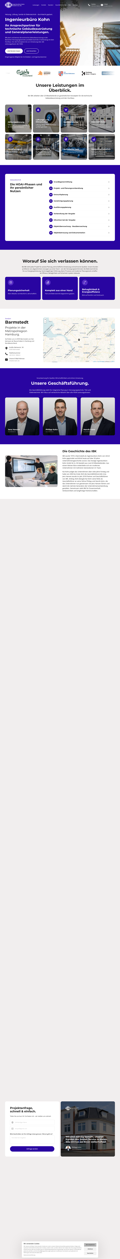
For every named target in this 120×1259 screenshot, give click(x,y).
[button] (79, 340)
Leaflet (94, 361)
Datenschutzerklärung (29, 1255)
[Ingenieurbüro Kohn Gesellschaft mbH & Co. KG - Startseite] (14, 5)
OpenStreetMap (101, 361)
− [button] (45, 322)
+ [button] (45, 319)
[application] (79, 340)
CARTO (112, 361)
